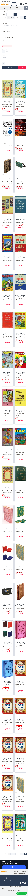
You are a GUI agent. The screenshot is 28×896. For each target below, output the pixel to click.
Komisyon (20, 838)
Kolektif (20, 104)
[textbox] (14, 43)
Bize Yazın (23, 893)
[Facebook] (20, 883)
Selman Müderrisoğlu (7, 336)
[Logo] (5, 4)
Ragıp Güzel (20, 143)
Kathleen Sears (7, 143)
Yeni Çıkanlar (11, 8)
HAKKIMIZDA (23, 871)
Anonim (7, 298)
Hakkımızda (3, 1)
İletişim (8, 1)
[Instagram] (25, 883)
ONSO (18, 890)
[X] (23, 883)
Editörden (19, 8)
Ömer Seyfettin (7, 221)
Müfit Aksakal (20, 413)
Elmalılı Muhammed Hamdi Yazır (7, 104)
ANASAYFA (16, 871)
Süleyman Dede (7, 259)
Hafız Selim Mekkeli (20, 452)
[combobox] (14, 43)
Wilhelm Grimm (7, 413)
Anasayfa (3, 8)
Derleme (20, 336)
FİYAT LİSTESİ (17, 873)
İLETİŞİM (23, 873)
